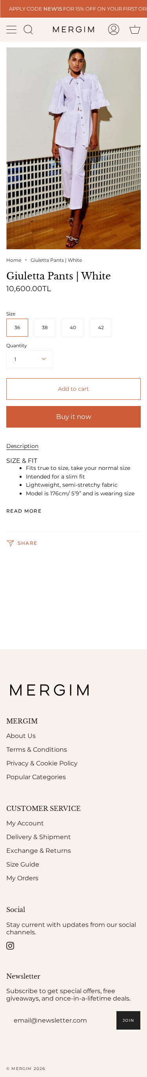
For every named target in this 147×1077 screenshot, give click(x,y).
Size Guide (22, 864)
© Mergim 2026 (25, 1068)
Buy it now (73, 417)
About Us (21, 736)
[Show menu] (12, 29)
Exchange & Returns (38, 850)
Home (13, 260)
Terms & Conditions (36, 749)
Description (22, 446)
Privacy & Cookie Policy (42, 763)
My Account (25, 823)
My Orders (22, 878)
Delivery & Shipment (38, 837)
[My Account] (114, 29)
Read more (24, 511)
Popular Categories (36, 777)
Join (128, 1020)
